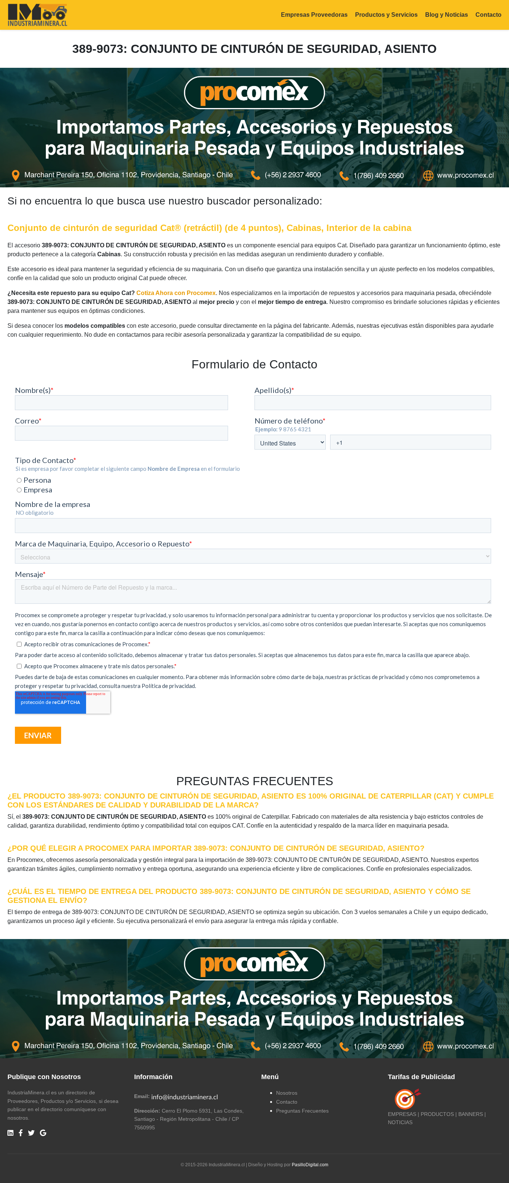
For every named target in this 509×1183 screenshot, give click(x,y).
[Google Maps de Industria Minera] (43, 1133)
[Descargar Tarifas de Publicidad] (406, 1099)
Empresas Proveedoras (314, 15)
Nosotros (286, 1093)
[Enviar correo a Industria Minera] (184, 1096)
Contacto (488, 15)
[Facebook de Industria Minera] (21, 1133)
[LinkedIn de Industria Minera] (10, 1133)
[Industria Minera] (37, 14)
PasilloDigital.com (310, 1164)
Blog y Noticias (446, 15)
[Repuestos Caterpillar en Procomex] (254, 998)
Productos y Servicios (386, 15)
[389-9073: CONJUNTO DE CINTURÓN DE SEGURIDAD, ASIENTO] (254, 127)
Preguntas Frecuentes (302, 1111)
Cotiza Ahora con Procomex (176, 293)
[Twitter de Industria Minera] (31, 1133)
